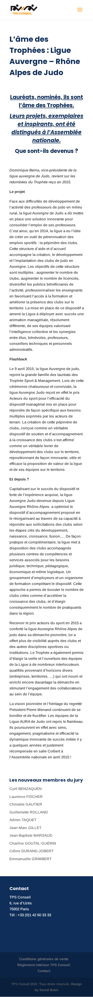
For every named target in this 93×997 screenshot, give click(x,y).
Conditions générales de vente (43, 959)
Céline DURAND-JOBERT (31, 851)
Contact (44, 971)
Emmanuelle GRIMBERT (30, 859)
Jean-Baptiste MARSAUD (30, 835)
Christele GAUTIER (25, 804)
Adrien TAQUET (22, 820)
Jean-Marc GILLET (25, 828)
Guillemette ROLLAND (28, 812)
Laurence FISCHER (26, 796)
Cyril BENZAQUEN (25, 789)
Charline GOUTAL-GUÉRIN (32, 843)
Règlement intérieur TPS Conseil (43, 965)
